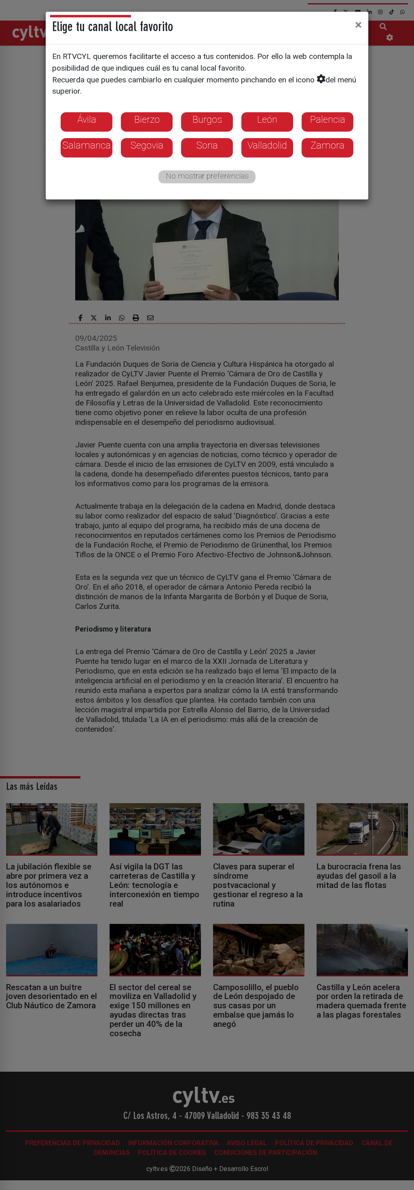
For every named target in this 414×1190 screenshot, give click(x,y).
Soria (207, 145)
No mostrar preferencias (207, 175)
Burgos (207, 119)
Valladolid (267, 145)
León (267, 119)
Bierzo (147, 119)
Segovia (147, 145)
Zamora (327, 145)
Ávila (86, 119)
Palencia (327, 119)
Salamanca (87, 145)
